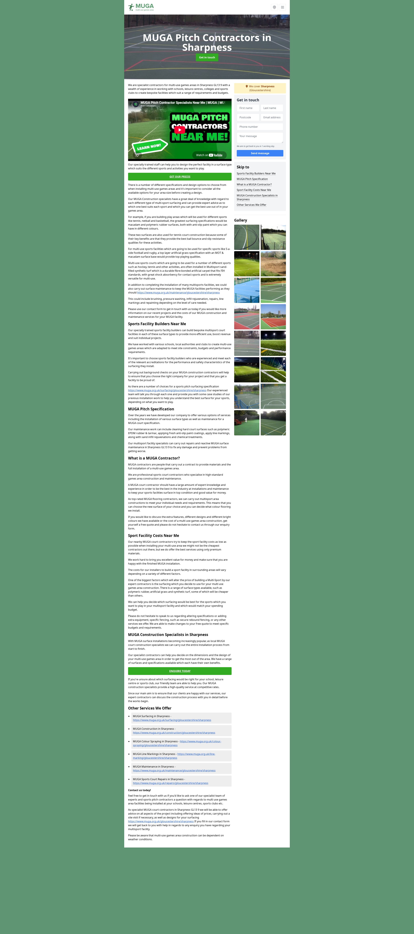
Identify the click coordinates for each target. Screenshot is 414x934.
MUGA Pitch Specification (252, 179)
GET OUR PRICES (179, 176)
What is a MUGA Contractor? (254, 184)
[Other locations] (274, 7)
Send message (260, 153)
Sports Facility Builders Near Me (256, 173)
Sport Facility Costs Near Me (254, 190)
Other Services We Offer (251, 205)
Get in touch (207, 57)
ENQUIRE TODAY (180, 671)
